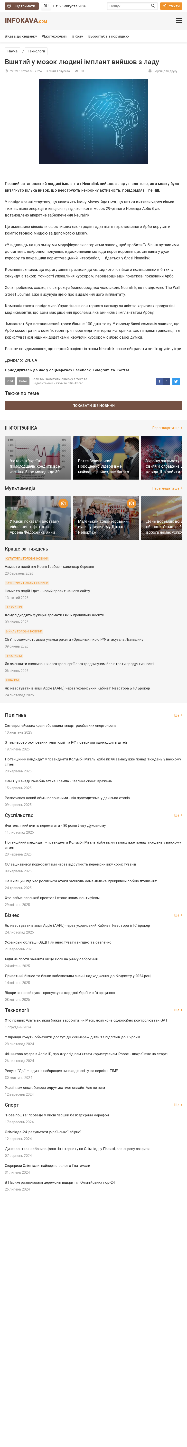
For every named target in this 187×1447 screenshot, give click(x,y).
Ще (176, 715)
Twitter (122, 370)
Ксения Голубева (58, 71)
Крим (79, 36)
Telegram (101, 370)
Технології (36, 51)
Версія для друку (165, 71)
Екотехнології (55, 36)
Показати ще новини (94, 406)
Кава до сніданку (22, 36)
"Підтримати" (24, 6)
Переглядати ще (165, 428)
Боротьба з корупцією (110, 36)
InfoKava (26, 21)
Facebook (82, 370)
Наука (13, 51)
